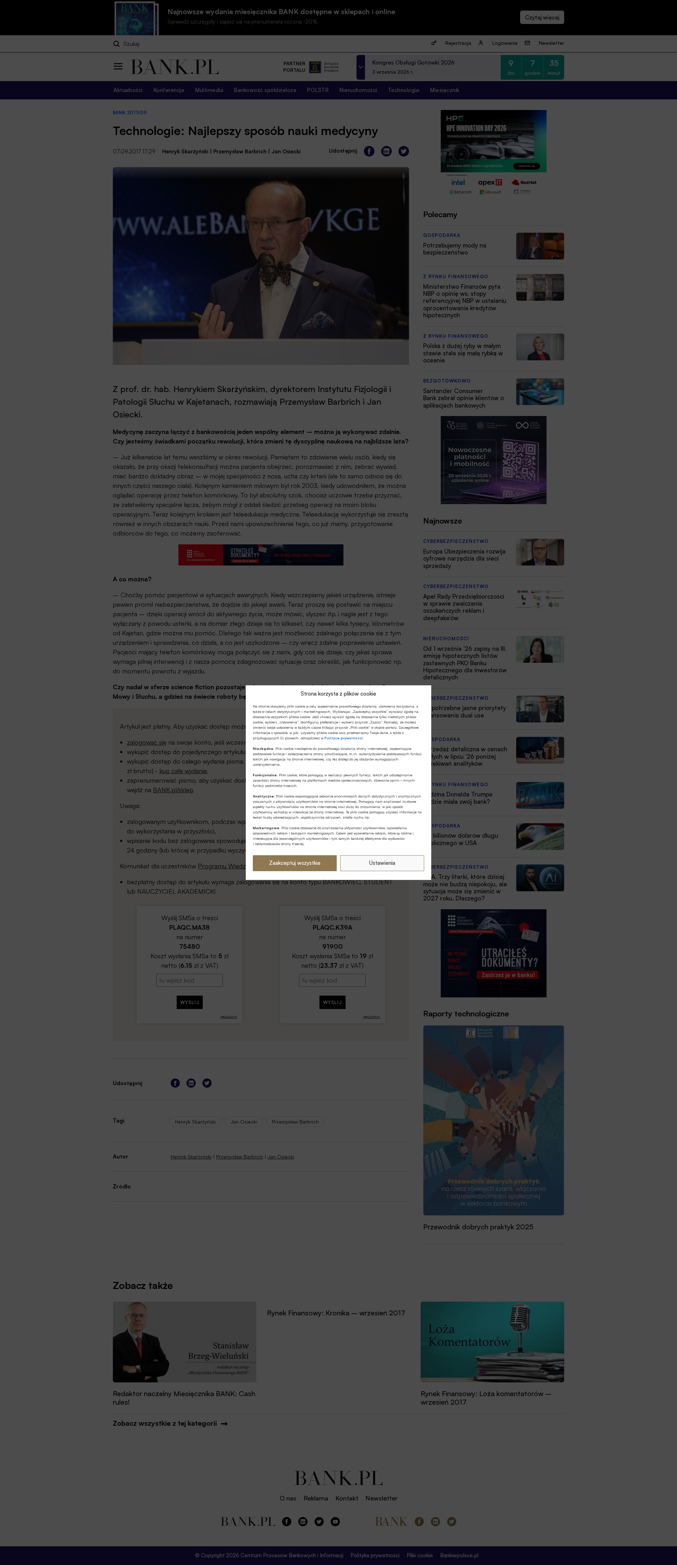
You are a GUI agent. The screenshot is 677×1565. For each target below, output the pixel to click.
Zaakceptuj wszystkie (295, 863)
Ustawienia (382, 863)
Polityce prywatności (343, 738)
